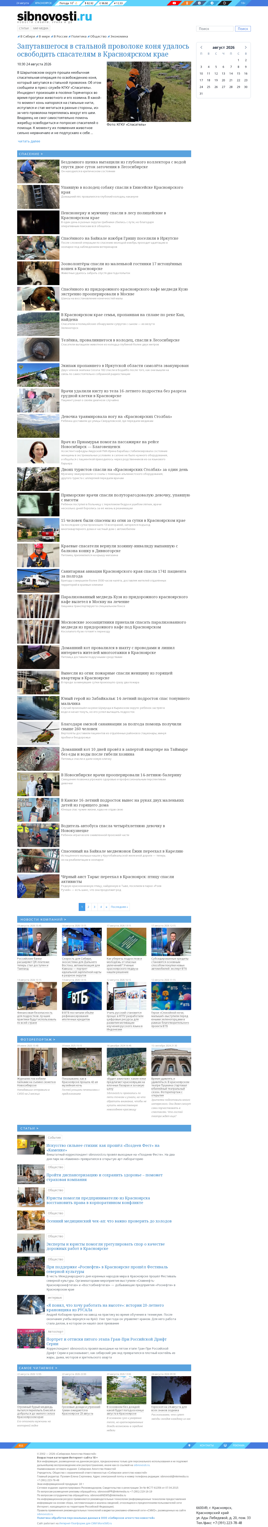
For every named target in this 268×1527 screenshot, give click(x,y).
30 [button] (245, 87)
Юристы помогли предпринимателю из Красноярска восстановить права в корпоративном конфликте (98, 1200)
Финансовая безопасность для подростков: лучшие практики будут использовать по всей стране (36, 1017)
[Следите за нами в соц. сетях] (174, 3)
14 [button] (231, 73)
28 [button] (231, 87)
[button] (201, 47)
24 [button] (201, 87)
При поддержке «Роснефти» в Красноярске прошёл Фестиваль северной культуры (107, 1269)
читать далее (29, 141)
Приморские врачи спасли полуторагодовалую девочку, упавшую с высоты (125, 497)
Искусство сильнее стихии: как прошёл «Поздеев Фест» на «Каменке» (103, 1147)
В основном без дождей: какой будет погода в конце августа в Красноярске (125, 1410)
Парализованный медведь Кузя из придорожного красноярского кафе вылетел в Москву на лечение (124, 599)
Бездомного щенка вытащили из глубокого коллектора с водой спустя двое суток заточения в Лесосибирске (123, 164)
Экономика (119, 36)
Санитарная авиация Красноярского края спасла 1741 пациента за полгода (123, 574)
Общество (98, 36)
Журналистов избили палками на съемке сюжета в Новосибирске (36, 1082)
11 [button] (208, 73)
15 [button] (238, 73)
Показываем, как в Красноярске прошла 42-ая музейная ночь (80, 1082)
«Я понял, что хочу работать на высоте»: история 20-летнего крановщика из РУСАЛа (105, 1307)
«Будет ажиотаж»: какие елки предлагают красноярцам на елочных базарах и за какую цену (126, 1083)
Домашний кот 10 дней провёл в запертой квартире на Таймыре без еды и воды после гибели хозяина (124, 752)
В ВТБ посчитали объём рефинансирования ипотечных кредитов (78, 1016)
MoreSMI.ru (105, 1523)
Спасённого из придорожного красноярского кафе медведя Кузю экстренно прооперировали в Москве (124, 291)
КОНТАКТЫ (207, 1445)
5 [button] (216, 67)
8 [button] (238, 67)
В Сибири (27, 36)
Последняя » (119, 907)
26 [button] (216, 87)
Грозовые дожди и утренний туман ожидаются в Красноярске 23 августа (81, 1410)
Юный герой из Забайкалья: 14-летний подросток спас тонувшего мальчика (125, 701)
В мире (44, 36)
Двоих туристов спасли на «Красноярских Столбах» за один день (124, 469)
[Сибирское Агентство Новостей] (54, 15)
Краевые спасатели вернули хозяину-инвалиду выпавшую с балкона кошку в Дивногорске (119, 548)
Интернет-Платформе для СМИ (78, 1523)
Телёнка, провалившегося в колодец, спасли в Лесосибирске (120, 339)
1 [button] (238, 60)
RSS (21, 1445)
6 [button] (223, 67)
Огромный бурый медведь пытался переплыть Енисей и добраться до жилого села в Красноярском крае (36, 1412)
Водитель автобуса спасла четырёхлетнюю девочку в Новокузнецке (113, 828)
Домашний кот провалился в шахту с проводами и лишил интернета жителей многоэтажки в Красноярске (118, 650)
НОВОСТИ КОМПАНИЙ (43, 919)
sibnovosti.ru (142, 1465)
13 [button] (223, 73)
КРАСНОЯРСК (43, 3)
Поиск (243, 28)
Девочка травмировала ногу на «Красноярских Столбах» (116, 416)
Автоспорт (55, 1331)
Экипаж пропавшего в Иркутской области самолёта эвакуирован (125, 365)
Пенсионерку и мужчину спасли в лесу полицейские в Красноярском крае (113, 215)
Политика (78, 36)
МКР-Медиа (40, 28)
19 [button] (216, 80)
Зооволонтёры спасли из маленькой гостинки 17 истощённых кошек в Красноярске (121, 266)
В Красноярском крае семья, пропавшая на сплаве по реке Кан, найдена (123, 317)
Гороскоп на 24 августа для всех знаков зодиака (169, 1408)
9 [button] (246, 67)
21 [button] (231, 80)
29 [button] (238, 87)
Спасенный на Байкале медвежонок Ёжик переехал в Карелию (122, 851)
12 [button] (216, 73)
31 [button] (201, 94)
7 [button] (231, 67)
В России (60, 36)
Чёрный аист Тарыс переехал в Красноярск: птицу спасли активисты (117, 879)
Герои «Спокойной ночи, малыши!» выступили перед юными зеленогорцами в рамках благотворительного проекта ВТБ (170, 1019)
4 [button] (208, 67)
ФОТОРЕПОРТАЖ (38, 1039)
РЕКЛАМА (239, 1445)
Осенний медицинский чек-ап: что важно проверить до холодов (109, 1220)
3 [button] (201, 67)
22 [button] (238, 80)
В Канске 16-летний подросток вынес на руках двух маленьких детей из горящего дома (122, 802)
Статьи (24, 28)
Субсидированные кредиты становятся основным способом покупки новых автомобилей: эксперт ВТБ (169, 963)
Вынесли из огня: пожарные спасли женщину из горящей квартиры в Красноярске (117, 675)
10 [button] (201, 73)
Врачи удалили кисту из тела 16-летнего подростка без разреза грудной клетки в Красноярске (123, 393)
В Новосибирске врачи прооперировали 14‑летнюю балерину (121, 774)
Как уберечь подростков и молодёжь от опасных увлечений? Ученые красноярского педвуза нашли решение (124, 965)
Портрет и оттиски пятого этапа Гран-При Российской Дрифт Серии (106, 1341)
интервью (55, 1298)
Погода (64, 3)
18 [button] (208, 80)
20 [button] (223, 80)
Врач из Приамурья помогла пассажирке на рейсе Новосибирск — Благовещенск (110, 444)
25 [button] (208, 87)
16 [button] (245, 73)
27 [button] (223, 87)
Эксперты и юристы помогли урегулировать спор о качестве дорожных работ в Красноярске (105, 1246)
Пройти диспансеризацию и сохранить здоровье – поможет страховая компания (104, 1177)
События (54, 1137)
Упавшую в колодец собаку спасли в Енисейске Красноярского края (122, 190)
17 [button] (201, 80)
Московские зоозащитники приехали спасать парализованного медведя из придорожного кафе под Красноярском (123, 624)
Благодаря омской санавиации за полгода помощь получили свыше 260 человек (121, 726)
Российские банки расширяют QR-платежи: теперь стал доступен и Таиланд (33, 963)
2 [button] (246, 60)
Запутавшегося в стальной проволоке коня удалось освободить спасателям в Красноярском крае (103, 49)
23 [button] (245, 80)
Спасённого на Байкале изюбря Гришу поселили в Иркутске (119, 238)
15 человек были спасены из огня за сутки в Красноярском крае (123, 520)
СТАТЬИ (30, 1128)
